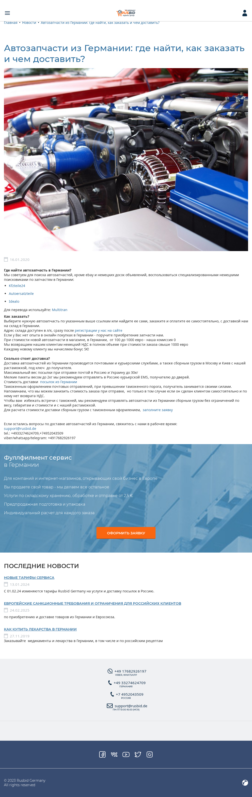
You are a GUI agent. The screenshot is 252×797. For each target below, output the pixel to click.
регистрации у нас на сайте (98, 330)
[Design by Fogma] (245, 783)
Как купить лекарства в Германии (40, 629)
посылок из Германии (58, 381)
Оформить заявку (126, 533)
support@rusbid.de (20, 428)
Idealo (14, 301)
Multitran (59, 309)
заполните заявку (158, 409)
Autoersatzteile (21, 293)
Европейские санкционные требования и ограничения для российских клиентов (92, 603)
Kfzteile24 (17, 285)
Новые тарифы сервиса (29, 577)
